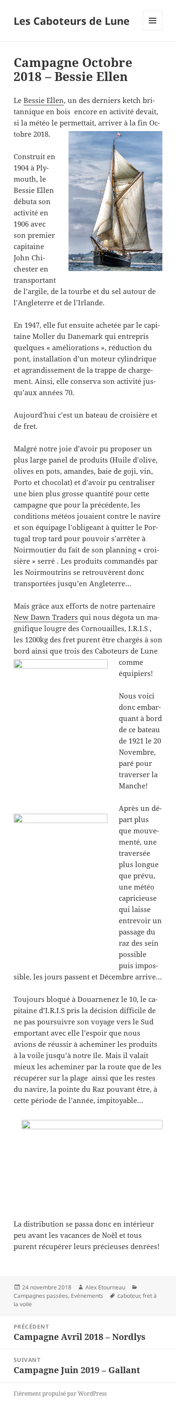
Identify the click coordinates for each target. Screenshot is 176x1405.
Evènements (87, 1296)
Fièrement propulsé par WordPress (60, 1394)
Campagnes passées (41, 1296)
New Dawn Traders (46, 617)
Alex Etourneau (105, 1287)
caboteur (128, 1296)
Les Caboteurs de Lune (72, 21)
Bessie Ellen (43, 100)
